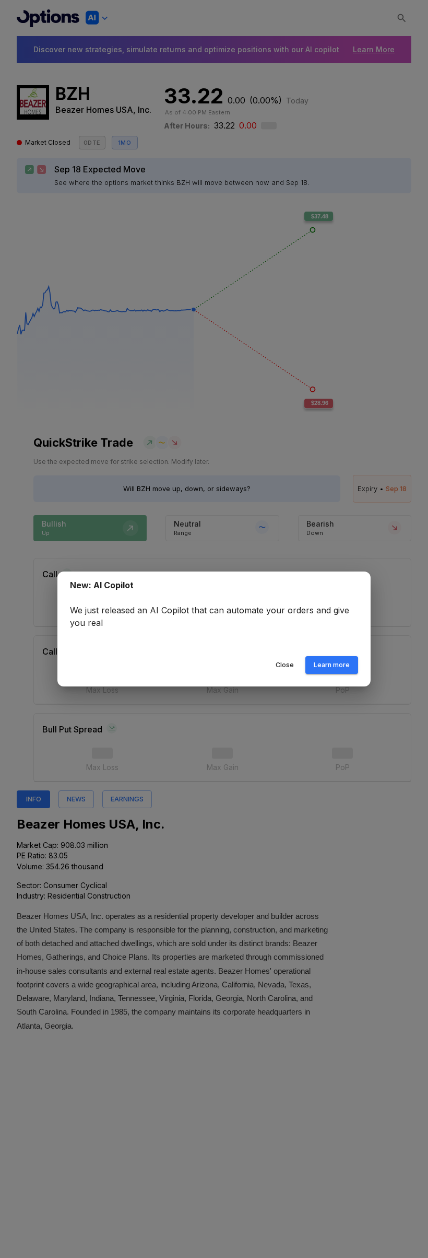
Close (285, 665)
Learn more (332, 665)
